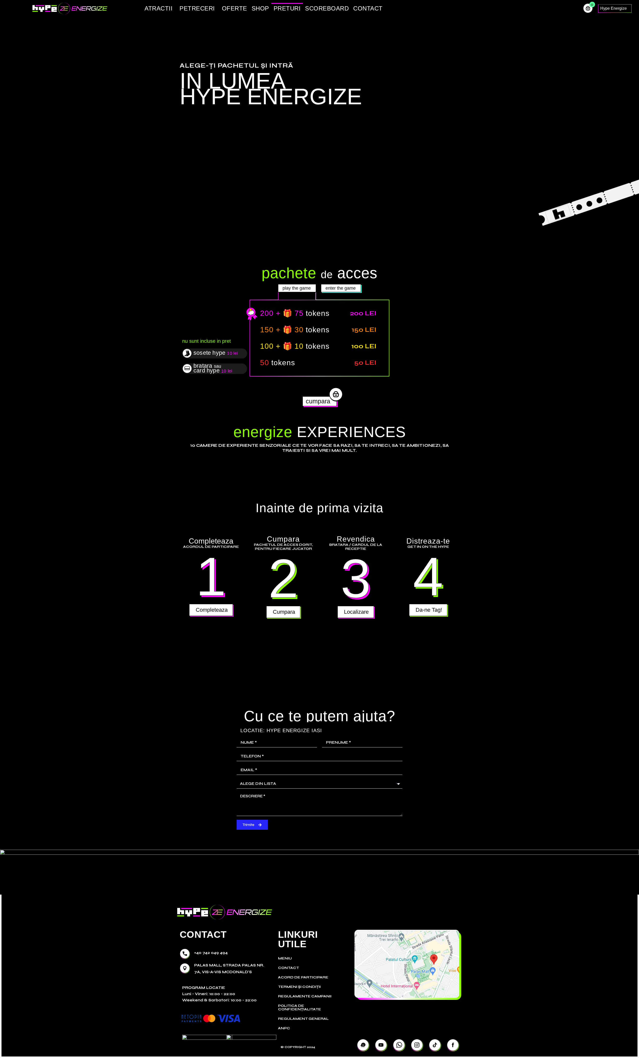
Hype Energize (613, 8)
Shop (260, 8)
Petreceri (197, 8)
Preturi (287, 8)
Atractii (158, 8)
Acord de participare (303, 977)
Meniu (285, 958)
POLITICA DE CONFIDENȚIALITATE (299, 1007)
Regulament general (303, 1019)
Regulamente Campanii (304, 996)
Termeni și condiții (299, 987)
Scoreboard (327, 8)
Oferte (234, 8)
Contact (368, 8)
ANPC (284, 1028)
